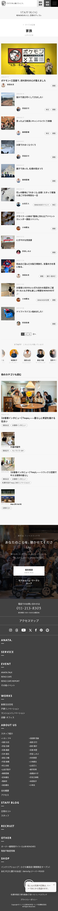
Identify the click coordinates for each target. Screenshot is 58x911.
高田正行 (6, 450)
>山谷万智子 (6, 769)
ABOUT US (8, 725)
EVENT (6, 664)
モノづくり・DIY (18, 450)
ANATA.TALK (6, 672)
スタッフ (5, 815)
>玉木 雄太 (5, 754)
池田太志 (6, 425)
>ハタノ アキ (6, 738)
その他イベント (8, 685)
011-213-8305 (29, 608)
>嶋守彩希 (33, 769)
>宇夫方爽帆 (33, 777)
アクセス (5, 794)
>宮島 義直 (5, 750)
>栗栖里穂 (5, 773)
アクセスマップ (29, 621)
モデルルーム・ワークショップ (29, 583)
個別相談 (29, 571)
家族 (53, 86)
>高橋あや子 (33, 773)
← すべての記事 (29, 25)
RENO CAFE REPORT (10, 681)
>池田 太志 (5, 742)
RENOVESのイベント (41, 205)
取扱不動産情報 (8, 850)
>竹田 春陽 (5, 761)
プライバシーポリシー (29, 899)
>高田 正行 (33, 742)
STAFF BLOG (10, 802)
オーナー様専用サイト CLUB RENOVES (18, 846)
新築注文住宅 (7, 704)
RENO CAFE (6, 676)
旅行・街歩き (51, 276)
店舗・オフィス (7, 717)
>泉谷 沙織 (5, 758)
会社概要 (5, 790)
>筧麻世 (4, 781)
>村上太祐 (5, 765)
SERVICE (7, 652)
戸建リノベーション (10, 708)
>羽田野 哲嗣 (34, 738)
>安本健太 (5, 777)
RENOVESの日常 (43, 300)
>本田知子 (33, 781)
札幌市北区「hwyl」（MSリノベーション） (16, 482)
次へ (34, 334)
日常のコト (6, 508)
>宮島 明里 (33, 750)
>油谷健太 (5, 785)
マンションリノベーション (13, 713)
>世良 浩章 (5, 746)
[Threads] (16, 630)
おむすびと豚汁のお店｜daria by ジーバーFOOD (22, 871)
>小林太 (32, 785)
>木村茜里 (33, 758)
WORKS (6, 696)
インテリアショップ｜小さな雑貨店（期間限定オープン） (25, 866)
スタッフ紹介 (7, 733)
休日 (47, 109)
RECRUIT (7, 826)
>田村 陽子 (33, 746)
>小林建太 (33, 761)
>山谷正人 (33, 765)
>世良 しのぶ (34, 754)
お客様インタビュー (19, 425)
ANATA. (6, 640)
